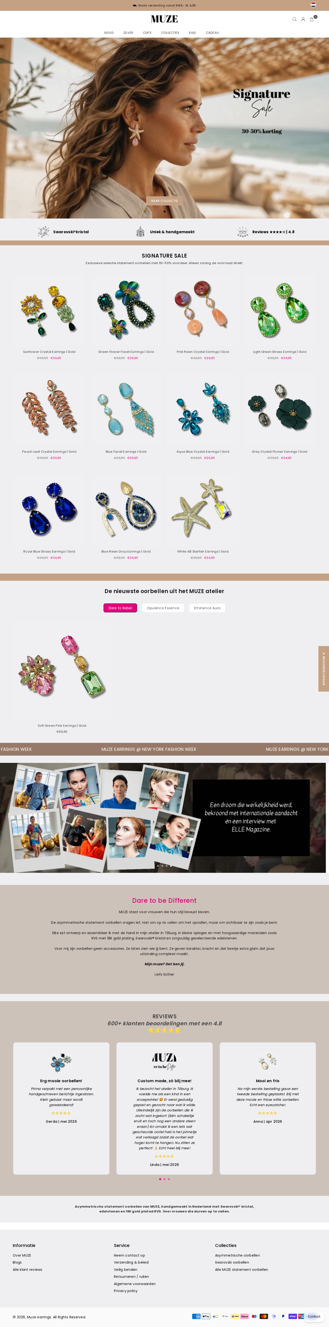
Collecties (170, 32)
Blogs (17, 1262)
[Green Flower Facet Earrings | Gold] (126, 310)
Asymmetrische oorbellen (237, 1255)
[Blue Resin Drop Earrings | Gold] (126, 510)
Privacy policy (126, 1290)
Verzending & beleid (131, 1262)
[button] (312, 19)
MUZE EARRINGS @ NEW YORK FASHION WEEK (154, 749)
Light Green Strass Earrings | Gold (279, 351)
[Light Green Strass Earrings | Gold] (280, 310)
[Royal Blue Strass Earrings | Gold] (49, 510)
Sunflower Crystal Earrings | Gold (49, 351)
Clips (147, 32)
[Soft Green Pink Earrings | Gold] (62, 670)
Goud (109, 32)
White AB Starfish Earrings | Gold (203, 551)
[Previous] (10, 817)
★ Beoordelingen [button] (324, 669)
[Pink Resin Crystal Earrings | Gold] (203, 310)
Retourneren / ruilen (131, 1276)
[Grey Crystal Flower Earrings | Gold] (280, 410)
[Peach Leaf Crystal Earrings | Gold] (49, 410)
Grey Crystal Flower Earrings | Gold (279, 451)
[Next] (318, 817)
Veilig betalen (126, 1269)
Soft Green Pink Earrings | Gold (62, 725)
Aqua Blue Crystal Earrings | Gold (203, 451)
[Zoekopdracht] (294, 19)
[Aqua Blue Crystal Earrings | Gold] (203, 410)
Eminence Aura (207, 608)
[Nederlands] (313, 4)
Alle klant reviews (27, 1269)
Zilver (128, 32)
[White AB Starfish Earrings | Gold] (203, 510)
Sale (192, 32)
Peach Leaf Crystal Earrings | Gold (49, 451)
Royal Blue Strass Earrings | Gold (49, 551)
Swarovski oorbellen (232, 1262)
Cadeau (212, 32)
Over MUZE (22, 1255)
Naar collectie (164, 201)
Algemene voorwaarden (135, 1283)
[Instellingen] (303, 19)
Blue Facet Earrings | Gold (126, 451)
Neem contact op (129, 1255)
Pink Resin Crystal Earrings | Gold (203, 351)
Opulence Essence (163, 608)
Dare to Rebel (120, 608)
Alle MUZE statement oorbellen (241, 1269)
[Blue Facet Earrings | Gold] (126, 410)
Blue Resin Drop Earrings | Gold (126, 551)
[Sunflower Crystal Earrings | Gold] (49, 310)
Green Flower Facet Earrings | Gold (126, 351)
